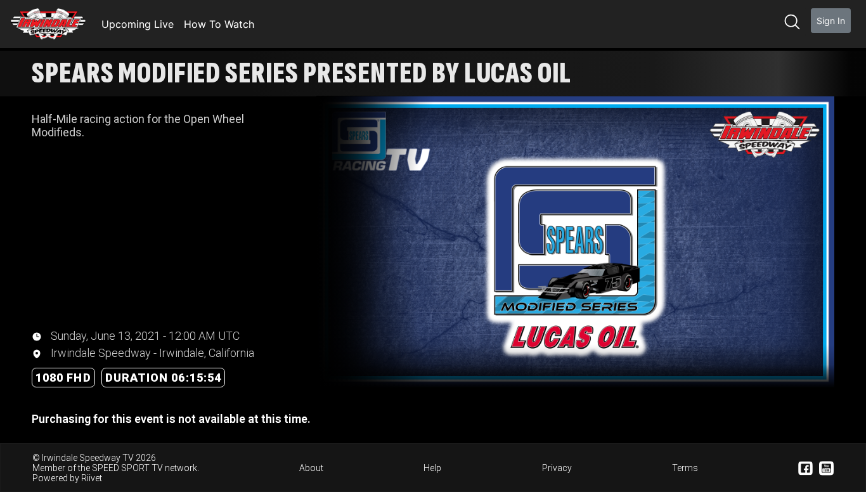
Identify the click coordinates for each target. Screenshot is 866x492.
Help (432, 468)
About (311, 468)
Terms (685, 468)
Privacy (557, 468)
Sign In (831, 20)
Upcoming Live (137, 24)
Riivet (91, 478)
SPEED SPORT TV (127, 468)
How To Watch (219, 24)
